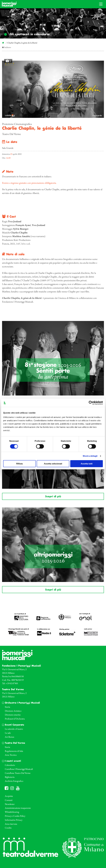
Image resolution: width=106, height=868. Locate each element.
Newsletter (10, 804)
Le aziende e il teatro (14, 728)
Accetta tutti (86, 463)
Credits (8, 827)
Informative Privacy (13, 819)
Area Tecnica (11, 754)
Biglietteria (9, 776)
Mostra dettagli (90, 456)
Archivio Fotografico (14, 780)
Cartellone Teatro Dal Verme (18, 772)
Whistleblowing (12, 811)
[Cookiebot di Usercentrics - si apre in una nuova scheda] (91, 403)
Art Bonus (9, 736)
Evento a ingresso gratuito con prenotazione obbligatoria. (29, 182)
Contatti (8, 800)
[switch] (40, 446)
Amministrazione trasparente (18, 807)
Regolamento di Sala (14, 750)
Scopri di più (53, 496)
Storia (7, 706)
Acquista (9, 795)
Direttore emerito (13, 714)
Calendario (10, 765)
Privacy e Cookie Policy (15, 815)
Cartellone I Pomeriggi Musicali (19, 769)
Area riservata (11, 823)
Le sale (8, 732)
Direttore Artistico (13, 710)
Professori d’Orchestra (15, 718)
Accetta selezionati (53, 463)
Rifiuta (19, 463)
